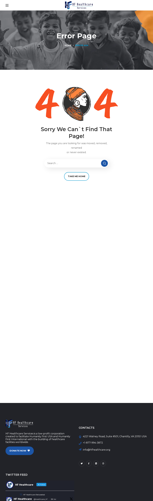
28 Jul (53, 499)
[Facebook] (89, 463)
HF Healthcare (23, 499)
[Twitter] (81, 463)
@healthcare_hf (40, 499)
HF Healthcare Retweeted (34, 495)
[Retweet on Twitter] (21, 494)
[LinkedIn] (96, 463)
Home (68, 45)
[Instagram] (103, 463)
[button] (20, 451)
